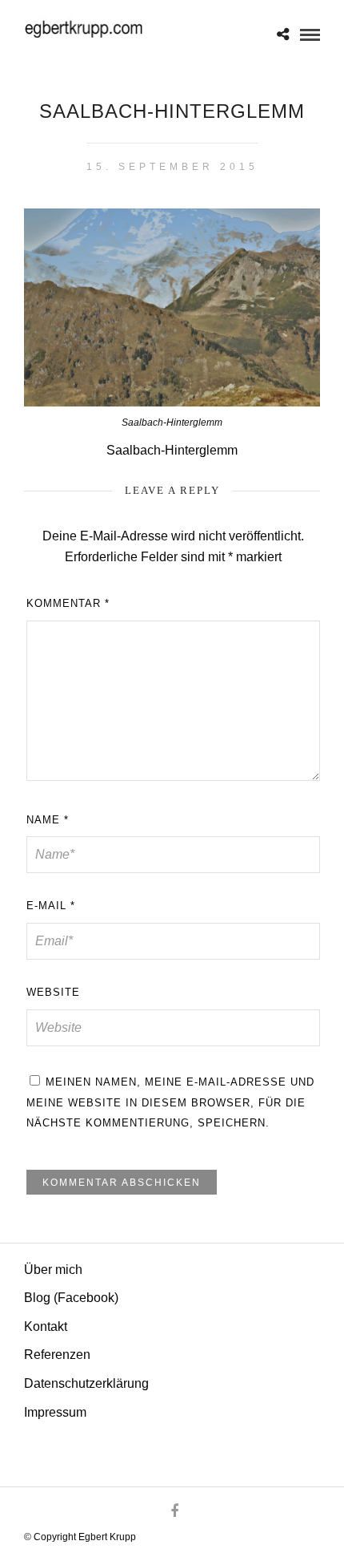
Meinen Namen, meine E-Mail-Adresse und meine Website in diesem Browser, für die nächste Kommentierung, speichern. (170, 1102)
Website (53, 992)
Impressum (55, 1412)
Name (47, 820)
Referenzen (57, 1354)
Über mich (53, 1269)
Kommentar (68, 603)
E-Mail (50, 906)
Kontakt (45, 1326)
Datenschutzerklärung (86, 1383)
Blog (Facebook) (71, 1297)
